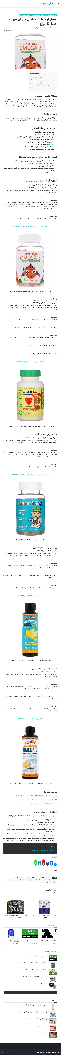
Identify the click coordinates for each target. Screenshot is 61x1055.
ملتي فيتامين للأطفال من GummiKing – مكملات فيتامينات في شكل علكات (36, 795)
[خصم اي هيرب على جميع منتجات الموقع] (30, 933)
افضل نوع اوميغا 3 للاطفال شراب (51, 879)
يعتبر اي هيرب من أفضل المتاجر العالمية (46, 816)
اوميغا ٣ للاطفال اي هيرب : (36, 77)
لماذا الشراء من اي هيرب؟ (36, 89)
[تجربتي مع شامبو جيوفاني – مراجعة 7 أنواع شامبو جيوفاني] (53, 1007)
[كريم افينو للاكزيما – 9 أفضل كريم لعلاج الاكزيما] (53, 1021)
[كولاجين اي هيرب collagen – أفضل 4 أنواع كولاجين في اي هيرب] (53, 979)
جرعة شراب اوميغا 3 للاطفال (37, 879)
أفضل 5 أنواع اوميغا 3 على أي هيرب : (39, 85)
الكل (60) (30, 992)
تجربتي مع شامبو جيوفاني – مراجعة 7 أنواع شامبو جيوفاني (34, 1005)
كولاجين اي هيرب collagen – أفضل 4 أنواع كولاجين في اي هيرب (32, 976)
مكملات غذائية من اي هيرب (24, 15)
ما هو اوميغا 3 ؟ (34, 79)
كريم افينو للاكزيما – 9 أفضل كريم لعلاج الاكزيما (44, 803)
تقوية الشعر (51, 144)
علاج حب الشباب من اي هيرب (40, 1026)
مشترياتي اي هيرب (50, 890)
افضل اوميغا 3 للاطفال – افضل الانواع (42, 850)
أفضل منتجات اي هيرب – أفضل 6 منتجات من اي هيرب (35, 969)
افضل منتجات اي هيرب (45, 15)
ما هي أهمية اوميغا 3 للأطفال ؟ (38, 81)
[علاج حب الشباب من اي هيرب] (53, 1028)
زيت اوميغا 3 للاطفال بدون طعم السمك (24, 879)
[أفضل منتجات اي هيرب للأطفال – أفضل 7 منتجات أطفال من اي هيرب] (53, 965)
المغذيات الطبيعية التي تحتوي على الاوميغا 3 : (41, 83)
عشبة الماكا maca (43, 1033)
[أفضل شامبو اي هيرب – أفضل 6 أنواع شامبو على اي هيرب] (11, 933)
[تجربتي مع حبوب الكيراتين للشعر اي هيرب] (49, 933)
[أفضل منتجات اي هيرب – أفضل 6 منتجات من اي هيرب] (53, 972)
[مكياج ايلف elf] (53, 986)
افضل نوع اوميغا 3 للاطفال (19, 877)
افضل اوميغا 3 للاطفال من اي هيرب (31, 877)
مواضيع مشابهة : (34, 87)
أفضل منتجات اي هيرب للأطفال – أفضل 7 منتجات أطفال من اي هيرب (38, 799)
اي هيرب (50, 11)
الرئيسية (54, 11)
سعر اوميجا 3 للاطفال (11, 879)
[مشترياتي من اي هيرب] (48, 3)
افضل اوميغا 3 (44, 11)
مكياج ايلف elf (44, 983)
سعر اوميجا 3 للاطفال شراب (51, 882)
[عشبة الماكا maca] (53, 1035)
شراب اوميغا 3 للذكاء (41, 882)
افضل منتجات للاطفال (35, 15)
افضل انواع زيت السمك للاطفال (45, 877)
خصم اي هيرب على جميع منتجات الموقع (38, 955)
